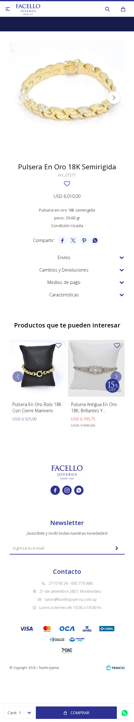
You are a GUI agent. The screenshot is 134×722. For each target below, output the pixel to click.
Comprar (79, 712)
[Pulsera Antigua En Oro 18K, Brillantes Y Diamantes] (96, 368)
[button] (107, 9)
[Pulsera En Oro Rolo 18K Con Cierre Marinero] (37, 368)
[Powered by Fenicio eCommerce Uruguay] (115, 667)
